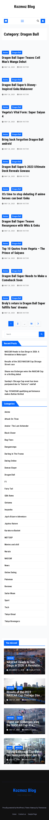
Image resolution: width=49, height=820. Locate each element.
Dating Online (11, 461)
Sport (7, 600)
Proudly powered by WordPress (13, 808)
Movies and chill (12, 544)
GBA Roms (9, 495)
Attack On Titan (12, 419)
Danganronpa (10, 447)
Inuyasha (9, 509)
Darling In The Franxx (14, 454)
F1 (6, 481)
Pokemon (9, 579)
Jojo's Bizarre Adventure (15, 516)
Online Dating (11, 572)
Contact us (22, 814)
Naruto (8, 551)
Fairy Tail (9, 488)
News (7, 565)
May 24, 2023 (9, 67)
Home (14, 814)
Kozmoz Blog (24, 6)
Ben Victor (24, 67)
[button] (38, 21)
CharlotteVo (34, 670)
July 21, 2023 (14, 700)
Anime (5, 52)
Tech (7, 607)
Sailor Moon (10, 593)
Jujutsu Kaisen (11, 523)
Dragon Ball (16, 52)
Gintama (8, 502)
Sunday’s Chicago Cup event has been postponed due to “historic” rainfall (24, 755)
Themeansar (42, 808)
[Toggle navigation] (22, 21)
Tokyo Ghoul (10, 614)
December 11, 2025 (17, 670)
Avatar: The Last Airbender (17, 426)
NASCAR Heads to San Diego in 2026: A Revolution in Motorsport (24, 665)
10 (31, 323)
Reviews (8, 586)
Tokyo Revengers (12, 621)
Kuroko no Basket (12, 530)
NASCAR (8, 558)
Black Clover (10, 433)
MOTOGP (9, 537)
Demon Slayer (11, 468)
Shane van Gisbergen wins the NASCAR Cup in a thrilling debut (23, 725)
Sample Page (32, 814)
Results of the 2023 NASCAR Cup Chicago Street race (24, 695)
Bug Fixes (9, 440)
